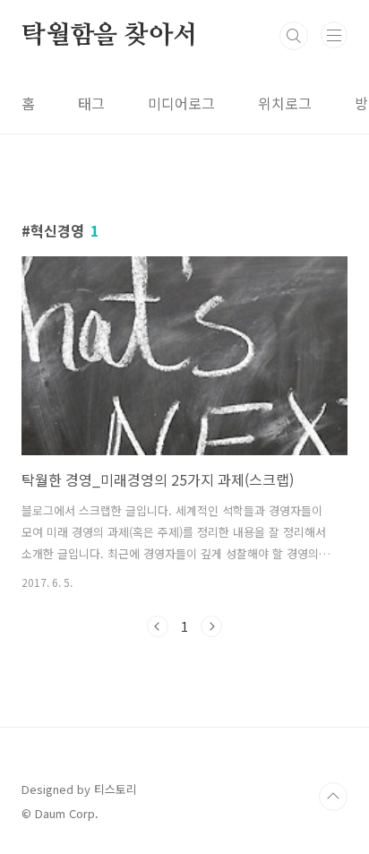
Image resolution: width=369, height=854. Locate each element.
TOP (333, 796)
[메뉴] (334, 35)
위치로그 (285, 103)
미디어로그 (181, 103)
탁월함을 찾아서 (108, 35)
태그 (91, 103)
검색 (293, 35)
